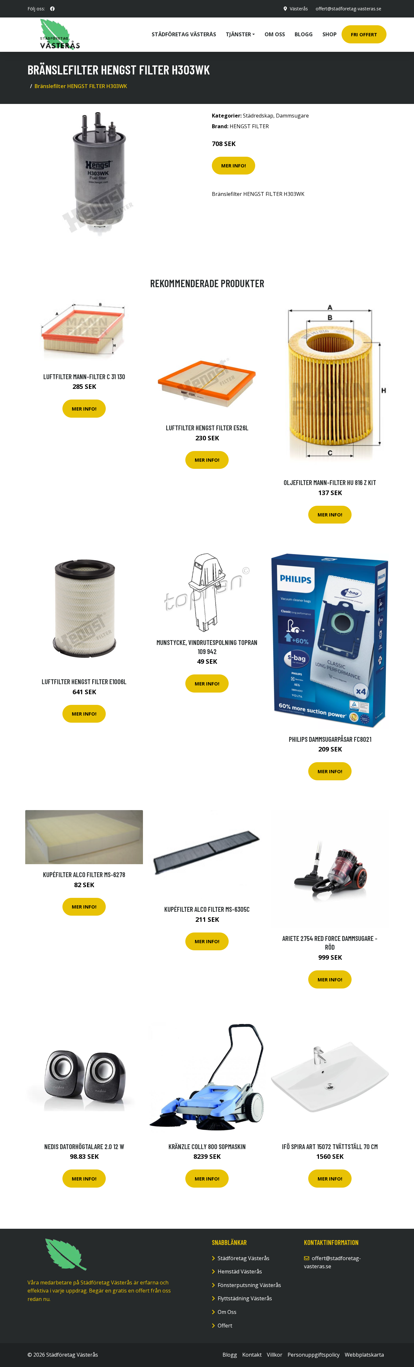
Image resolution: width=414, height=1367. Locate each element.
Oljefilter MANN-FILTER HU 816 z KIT (330, 482)
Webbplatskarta (364, 1354)
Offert (225, 1325)
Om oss (275, 34)
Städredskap (258, 115)
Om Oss (227, 1312)
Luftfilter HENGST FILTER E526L (207, 428)
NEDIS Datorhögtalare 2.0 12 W (84, 1146)
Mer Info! (233, 165)
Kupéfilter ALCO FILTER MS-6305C (207, 909)
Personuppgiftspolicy (314, 1354)
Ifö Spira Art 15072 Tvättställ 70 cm (330, 1146)
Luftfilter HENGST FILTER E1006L (84, 681)
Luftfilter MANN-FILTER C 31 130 (84, 376)
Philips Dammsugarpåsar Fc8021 (330, 739)
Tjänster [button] (238, 34)
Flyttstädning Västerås (245, 1298)
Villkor (274, 1354)
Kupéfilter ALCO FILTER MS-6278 (84, 874)
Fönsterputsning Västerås (249, 1285)
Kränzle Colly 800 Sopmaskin (207, 1146)
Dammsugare (292, 115)
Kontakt (252, 1354)
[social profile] (52, 9)
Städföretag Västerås (184, 34)
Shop (329, 34)
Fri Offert (364, 34)
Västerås (299, 9)
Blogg (304, 34)
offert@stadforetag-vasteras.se (348, 9)
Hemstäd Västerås (240, 1271)
